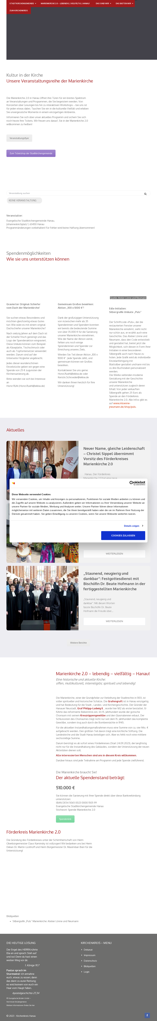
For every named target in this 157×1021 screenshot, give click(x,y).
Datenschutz (90, 960)
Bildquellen (90, 966)
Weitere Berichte (78, 642)
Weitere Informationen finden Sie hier (20, 1005)
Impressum (89, 955)
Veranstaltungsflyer (19, 138)
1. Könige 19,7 (32, 965)
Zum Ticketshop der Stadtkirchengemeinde (31, 153)
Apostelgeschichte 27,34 (25, 993)
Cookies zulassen (123, 535)
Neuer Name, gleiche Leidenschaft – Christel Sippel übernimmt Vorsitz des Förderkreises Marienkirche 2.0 (114, 456)
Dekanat (88, 949)
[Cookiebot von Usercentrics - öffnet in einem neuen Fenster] (131, 483)
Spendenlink (65, 819)
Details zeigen (131, 525)
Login (86, 971)
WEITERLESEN (114, 553)
